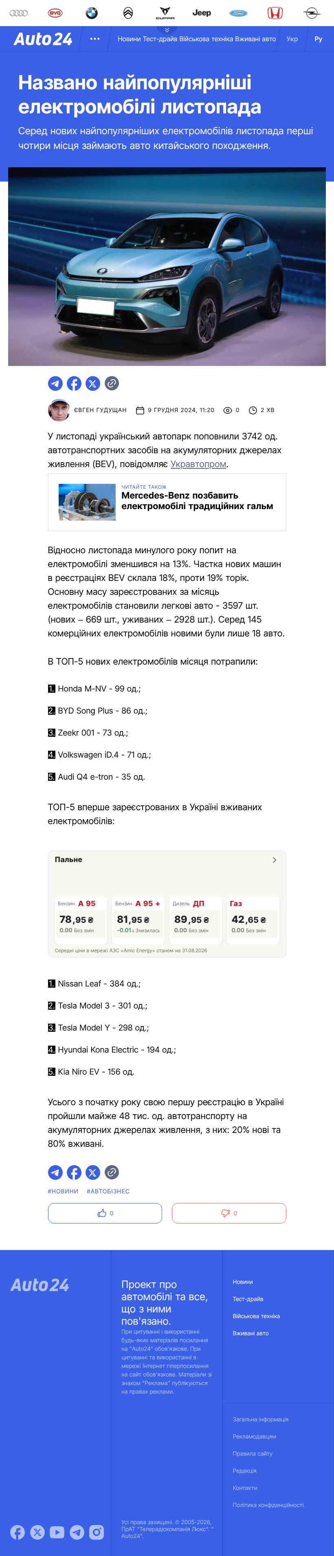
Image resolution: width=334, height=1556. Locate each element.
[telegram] (55, 383)
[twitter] (93, 383)
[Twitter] (37, 1532)
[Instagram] (96, 1532)
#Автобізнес (108, 1191)
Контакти (245, 1488)
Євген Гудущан (101, 410)
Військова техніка (206, 39)
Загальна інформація (261, 1419)
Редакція (245, 1470)
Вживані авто (255, 39)
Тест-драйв (160, 39)
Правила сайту (253, 1453)
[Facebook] (17, 1532)
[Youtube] (57, 1532)
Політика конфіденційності (268, 1505)
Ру (319, 39)
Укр (292, 39)
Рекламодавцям (255, 1436)
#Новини (63, 1191)
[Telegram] (77, 1532)
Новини (129, 39)
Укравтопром (198, 464)
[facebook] (74, 383)
